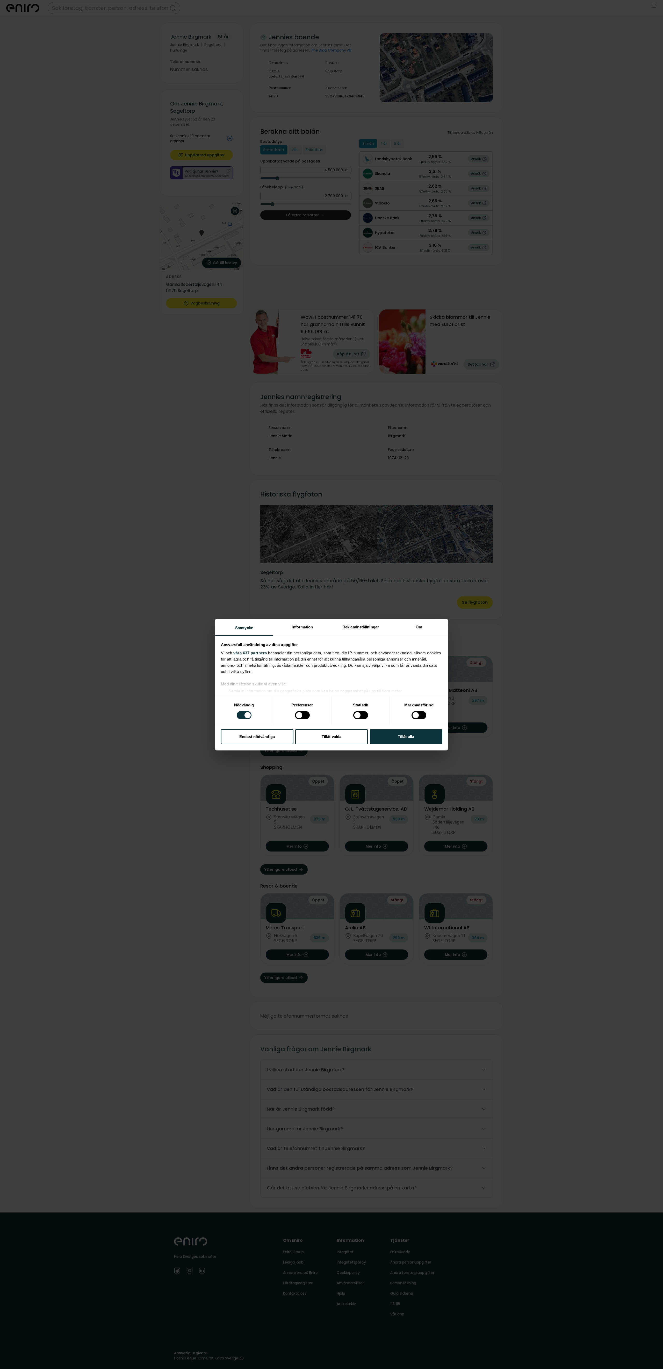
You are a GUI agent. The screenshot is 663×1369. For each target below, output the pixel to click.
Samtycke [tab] (244, 627)
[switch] (302, 715)
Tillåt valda (331, 736)
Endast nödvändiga (257, 736)
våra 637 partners (250, 652)
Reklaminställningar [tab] (360, 627)
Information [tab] (302, 627)
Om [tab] (419, 627)
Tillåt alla (406, 736)
